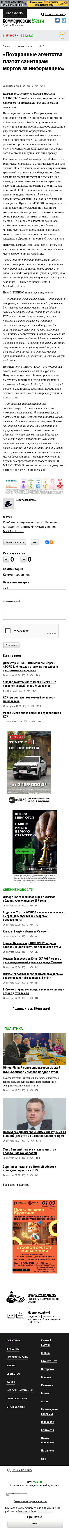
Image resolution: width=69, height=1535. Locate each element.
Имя (5, 587)
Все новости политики (16, 1184)
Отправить (11, 645)
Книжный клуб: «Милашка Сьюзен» (26, 931)
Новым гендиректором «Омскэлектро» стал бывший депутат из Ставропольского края (34, 1134)
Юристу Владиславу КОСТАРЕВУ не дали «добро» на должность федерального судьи (32, 945)
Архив (44, 1401)
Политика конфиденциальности (30, 1501)
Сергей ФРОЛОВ (32, 527)
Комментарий (11, 601)
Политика (13, 1028)
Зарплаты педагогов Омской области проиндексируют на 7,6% (29, 1168)
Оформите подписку (42, 1295)
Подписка (47, 1450)
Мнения (46, 1377)
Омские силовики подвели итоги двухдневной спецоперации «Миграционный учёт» (33, 975)
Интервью (47, 1369)
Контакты (47, 1430)
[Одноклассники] (51, 542)
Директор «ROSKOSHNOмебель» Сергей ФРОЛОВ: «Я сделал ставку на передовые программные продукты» (30, 666)
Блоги (45, 1393)
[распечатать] (34, 544)
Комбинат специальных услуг (23, 522)
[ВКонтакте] (47, 542)
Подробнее (29, 1511)
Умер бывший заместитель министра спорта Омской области (29, 1151)
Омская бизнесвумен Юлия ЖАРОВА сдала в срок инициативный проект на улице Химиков (32, 960)
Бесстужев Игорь (26, 499)
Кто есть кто (49, 1361)
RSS (43, 1458)
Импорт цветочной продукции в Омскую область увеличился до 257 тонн (29, 898)
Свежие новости (18, 890)
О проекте (47, 1421)
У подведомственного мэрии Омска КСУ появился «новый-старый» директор (29, 683)
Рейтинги (47, 1385)
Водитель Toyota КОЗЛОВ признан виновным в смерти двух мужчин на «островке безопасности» (33, 916)
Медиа (45, 1352)
